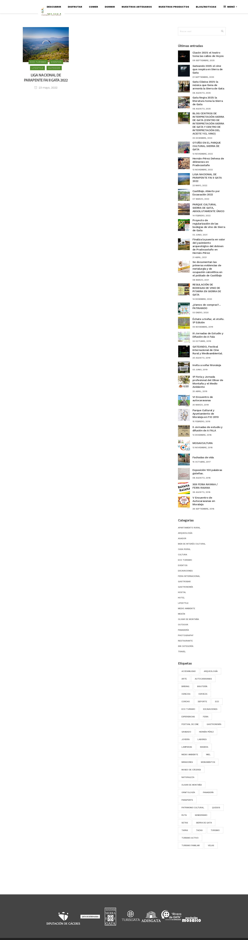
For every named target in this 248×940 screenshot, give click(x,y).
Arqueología (185, 533)
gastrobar (184, 581)
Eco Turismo (188, 709)
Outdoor (183, 624)
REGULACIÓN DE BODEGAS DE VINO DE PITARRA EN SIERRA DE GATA (206, 289)
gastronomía (214, 724)
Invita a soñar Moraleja (206, 365)
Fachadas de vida (203, 457)
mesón (181, 614)
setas (185, 823)
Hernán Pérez (206, 732)
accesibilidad (189, 671)
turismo (215, 830)
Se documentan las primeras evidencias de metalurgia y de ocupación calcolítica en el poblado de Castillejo (207, 268)
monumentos (208, 762)
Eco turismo (185, 560)
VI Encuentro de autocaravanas (202, 398)
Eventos (182, 565)
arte (184, 679)
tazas (199, 830)
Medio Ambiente (186, 608)
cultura (182, 554)
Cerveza (202, 694)
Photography (185, 635)
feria (205, 716)
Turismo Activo (190, 838)
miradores (187, 762)
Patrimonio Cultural (193, 807)
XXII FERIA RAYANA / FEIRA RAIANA (205, 486)
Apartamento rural (189, 527)
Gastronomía (185, 587)
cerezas (186, 694)
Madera (204, 747)
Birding (185, 686)
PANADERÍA (208, 792)
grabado (186, 732)
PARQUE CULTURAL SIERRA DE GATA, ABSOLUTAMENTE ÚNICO (208, 208)
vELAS (211, 845)
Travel (182, 651)
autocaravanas (203, 679)
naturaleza (188, 777)
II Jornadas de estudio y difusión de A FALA (207, 428)
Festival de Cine (190, 724)
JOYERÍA (185, 739)
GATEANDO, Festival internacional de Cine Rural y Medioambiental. (207, 350)
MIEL (208, 754)
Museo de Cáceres (191, 769)
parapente (187, 800)
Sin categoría (185, 646)
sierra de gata (204, 823)
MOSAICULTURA (202, 443)
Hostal (182, 592)
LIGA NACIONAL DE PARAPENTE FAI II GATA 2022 (207, 178)
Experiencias (188, 716)
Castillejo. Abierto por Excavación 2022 (206, 193)
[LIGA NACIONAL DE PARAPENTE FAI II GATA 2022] (46, 44)
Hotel (181, 597)
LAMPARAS (187, 747)
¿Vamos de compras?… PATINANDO (206, 306)
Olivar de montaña (188, 619)
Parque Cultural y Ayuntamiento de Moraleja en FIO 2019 (205, 414)
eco (217, 701)
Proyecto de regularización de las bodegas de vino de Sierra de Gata (208, 225)
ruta (184, 815)
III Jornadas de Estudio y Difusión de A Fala (207, 335)
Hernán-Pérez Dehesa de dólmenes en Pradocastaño (208, 162)
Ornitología (188, 792)
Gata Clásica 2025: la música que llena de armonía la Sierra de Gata (208, 85)
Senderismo (201, 815)
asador (182, 538)
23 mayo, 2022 (47, 87)
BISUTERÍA (202, 686)
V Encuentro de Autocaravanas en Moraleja (203, 501)
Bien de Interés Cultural (192, 544)
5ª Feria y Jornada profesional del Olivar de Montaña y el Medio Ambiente (207, 381)
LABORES (202, 739)
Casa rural (184, 549)
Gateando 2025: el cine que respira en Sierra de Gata (207, 69)
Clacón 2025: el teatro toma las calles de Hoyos (208, 54)
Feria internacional (189, 576)
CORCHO (186, 701)
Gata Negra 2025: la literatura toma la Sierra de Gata (207, 101)
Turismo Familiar (191, 845)
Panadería (183, 630)
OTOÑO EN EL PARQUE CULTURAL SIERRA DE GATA (206, 146)
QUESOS (216, 807)
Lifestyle (183, 603)
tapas (185, 830)
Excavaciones (185, 571)
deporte (202, 701)
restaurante (185, 641)
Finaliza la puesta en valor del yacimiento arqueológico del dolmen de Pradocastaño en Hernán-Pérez (208, 246)
